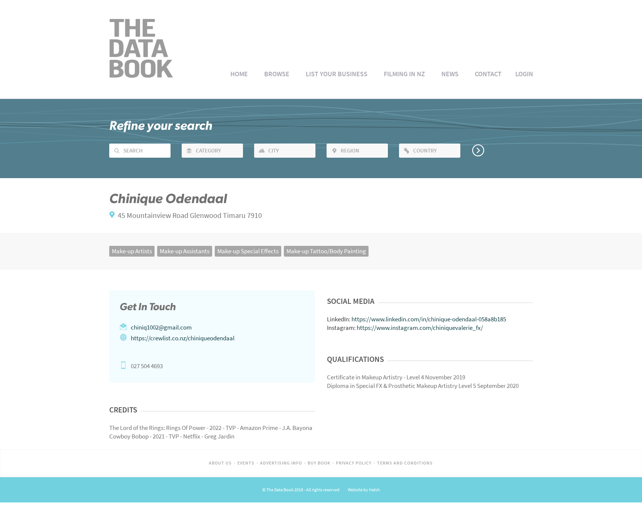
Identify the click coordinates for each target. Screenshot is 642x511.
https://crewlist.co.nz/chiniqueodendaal (182, 338)
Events (245, 463)
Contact (488, 74)
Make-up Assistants (185, 251)
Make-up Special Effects (248, 251)
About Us (220, 463)
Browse (276, 74)
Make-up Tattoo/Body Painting (326, 251)
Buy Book (319, 463)
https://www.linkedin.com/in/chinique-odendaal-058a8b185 (428, 319)
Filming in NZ (404, 74)
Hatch (374, 490)
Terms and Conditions (405, 463)
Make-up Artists (132, 251)
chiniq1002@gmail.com (161, 327)
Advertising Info (281, 463)
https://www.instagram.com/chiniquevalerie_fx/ (420, 328)
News (449, 74)
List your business (336, 74)
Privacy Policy (354, 463)
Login (524, 74)
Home (239, 74)
